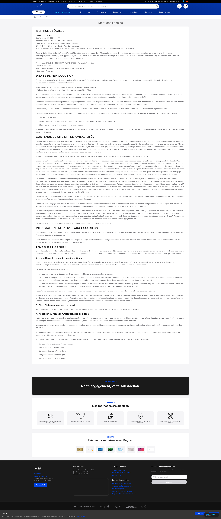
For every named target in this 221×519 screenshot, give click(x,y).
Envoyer (169, 482)
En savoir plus (80, 516)
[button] (36, 12)
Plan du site (40, 485)
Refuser (200, 513)
